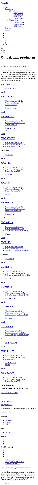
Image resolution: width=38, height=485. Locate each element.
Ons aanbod (9, 9)
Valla (6, 424)
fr (5, 43)
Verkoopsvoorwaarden (12, 460)
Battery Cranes (18, 13)
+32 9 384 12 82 (6, 401)
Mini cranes (17, 16)
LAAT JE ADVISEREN (9, 393)
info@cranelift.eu (6, 405)
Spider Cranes (18, 15)
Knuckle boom (18, 18)
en (6, 44)
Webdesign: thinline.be (12, 464)
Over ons (8, 28)
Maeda (7, 422)
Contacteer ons (6, 412)
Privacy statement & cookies (14, 462)
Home (7, 7)
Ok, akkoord (5, 483)
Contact (7, 30)
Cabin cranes (18, 26)
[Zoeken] (2, 48)
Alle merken (9, 420)
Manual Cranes (19, 22)
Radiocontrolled (19, 24)
